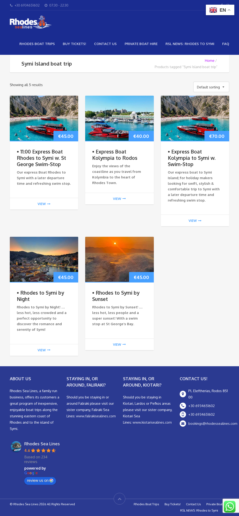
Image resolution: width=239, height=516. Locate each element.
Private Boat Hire (141, 44)
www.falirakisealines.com (96, 416)
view (42, 204)
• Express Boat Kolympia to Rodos (114, 154)
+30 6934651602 (201, 406)
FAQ (225, 44)
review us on (38, 480)
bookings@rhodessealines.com (212, 423)
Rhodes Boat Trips (37, 44)
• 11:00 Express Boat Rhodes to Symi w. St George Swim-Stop (41, 157)
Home (209, 60)
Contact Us (105, 44)
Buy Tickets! (74, 44)
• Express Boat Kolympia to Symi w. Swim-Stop (191, 157)
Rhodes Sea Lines (42, 443)
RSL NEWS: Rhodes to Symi (189, 44)
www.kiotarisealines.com (152, 422)
